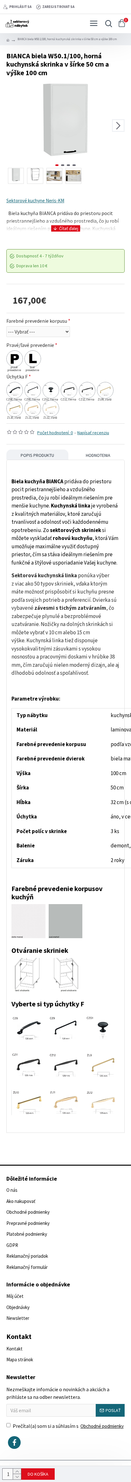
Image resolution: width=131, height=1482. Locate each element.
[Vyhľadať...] (107, 23)
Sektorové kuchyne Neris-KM (35, 201)
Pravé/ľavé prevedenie (30, 345)
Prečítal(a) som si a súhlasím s (68, 1426)
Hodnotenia (98, 455)
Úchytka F (17, 376)
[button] (12, 125)
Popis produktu (37, 455)
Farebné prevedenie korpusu (36, 321)
